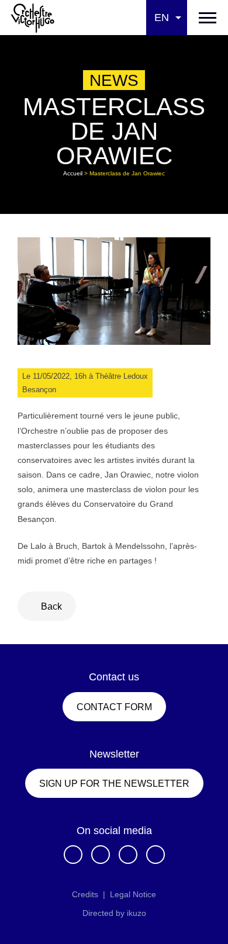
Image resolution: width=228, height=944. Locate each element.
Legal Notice (133, 894)
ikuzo (136, 913)
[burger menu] (207, 17)
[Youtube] (155, 854)
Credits (85, 894)
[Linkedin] (128, 854)
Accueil (72, 173)
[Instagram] (100, 854)
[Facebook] (73, 854)
